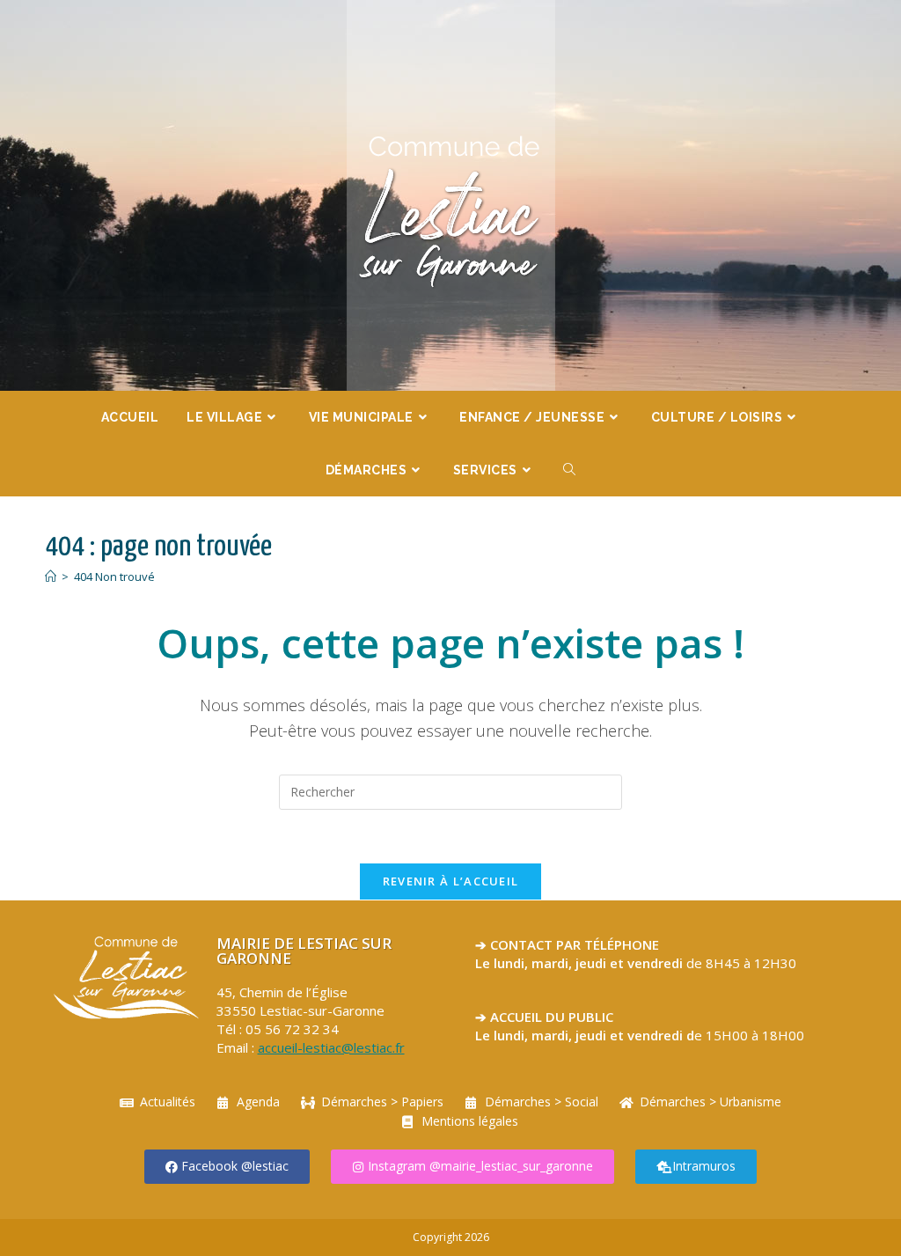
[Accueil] (50, 576)
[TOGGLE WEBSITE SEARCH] (569, 470)
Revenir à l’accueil (451, 881)
